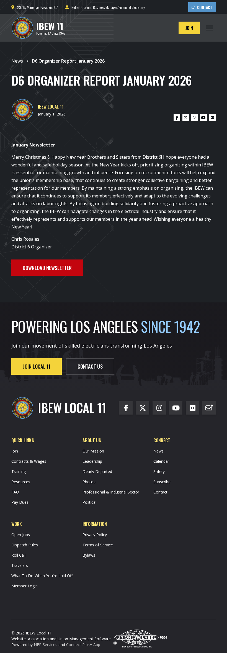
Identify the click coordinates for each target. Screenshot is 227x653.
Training (18, 471)
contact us (90, 366)
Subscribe (162, 481)
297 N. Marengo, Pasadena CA (34, 7)
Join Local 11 (36, 366)
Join (189, 28)
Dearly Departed (97, 471)
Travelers (19, 565)
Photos (89, 481)
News (158, 451)
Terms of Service (97, 544)
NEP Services (45, 644)
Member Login (24, 585)
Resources (20, 481)
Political (89, 502)
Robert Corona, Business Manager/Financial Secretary (105, 7)
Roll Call (18, 555)
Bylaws (88, 555)
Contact (202, 7)
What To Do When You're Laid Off (42, 575)
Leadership (92, 461)
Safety (159, 471)
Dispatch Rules (24, 544)
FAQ (15, 492)
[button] (209, 28)
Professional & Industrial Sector (110, 492)
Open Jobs (20, 534)
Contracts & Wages (28, 461)
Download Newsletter (47, 267)
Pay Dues (20, 502)
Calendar (161, 461)
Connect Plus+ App (83, 644)
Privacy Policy (94, 534)
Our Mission (93, 451)
